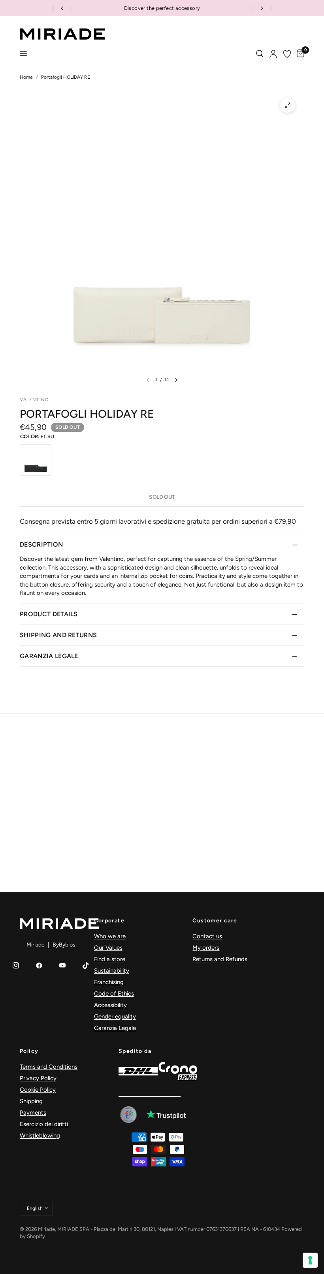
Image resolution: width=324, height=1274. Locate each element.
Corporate (109, 921)
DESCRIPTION (41, 544)
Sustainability (111, 970)
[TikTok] (85, 965)
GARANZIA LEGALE (49, 656)
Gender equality (115, 1016)
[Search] (259, 54)
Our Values (108, 947)
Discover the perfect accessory (162, 8)
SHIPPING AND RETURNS (58, 635)
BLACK (35, 460)
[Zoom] (287, 105)
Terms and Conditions (48, 1066)
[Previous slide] (62, 8)
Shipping (31, 1101)
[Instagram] (15, 965)
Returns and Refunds (219, 959)
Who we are (110, 936)
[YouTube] (62, 965)
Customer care (214, 921)
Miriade (35, 944)
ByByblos (64, 944)
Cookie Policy (38, 1089)
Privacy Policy (38, 1078)
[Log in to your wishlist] (287, 54)
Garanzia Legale (115, 1028)
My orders (205, 947)
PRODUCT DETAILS (49, 614)
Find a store (109, 959)
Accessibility (110, 1005)
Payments (33, 1112)
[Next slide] (262, 8)
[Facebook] (39, 965)
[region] (162, 8)
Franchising (109, 982)
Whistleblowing (40, 1135)
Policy (29, 1051)
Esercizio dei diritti (44, 1124)
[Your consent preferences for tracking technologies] (310, 1260)
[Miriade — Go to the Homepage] (62, 34)
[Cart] (299, 54)
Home (26, 77)
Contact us (207, 936)
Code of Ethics (114, 993)
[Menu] (23, 53)
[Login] (273, 54)
